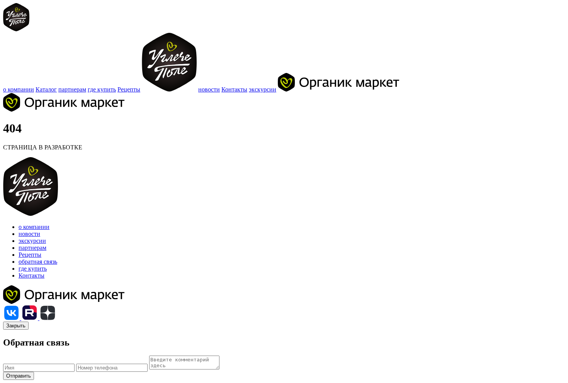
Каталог (46, 89)
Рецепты (128, 89)
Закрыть (16, 326)
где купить (102, 89)
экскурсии (262, 89)
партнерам (72, 89)
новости (209, 89)
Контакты (234, 89)
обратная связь (38, 261)
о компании (18, 89)
